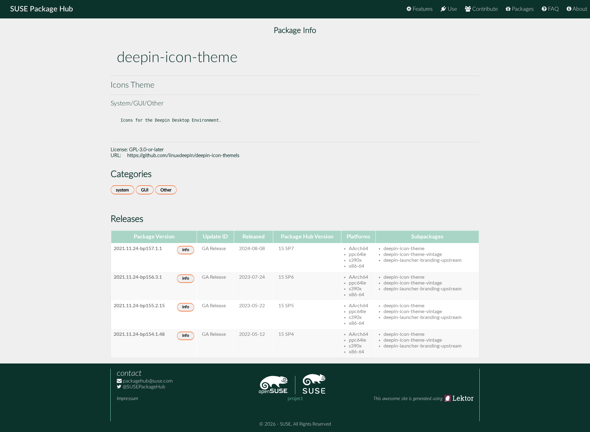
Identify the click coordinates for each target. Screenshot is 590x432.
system (122, 190)
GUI (144, 190)
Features (422, 9)
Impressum (127, 398)
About (579, 9)
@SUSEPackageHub (143, 386)
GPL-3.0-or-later (146, 149)
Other (165, 190)
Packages (522, 9)
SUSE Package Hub (41, 9)
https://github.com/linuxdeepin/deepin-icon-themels (183, 155)
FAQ (552, 9)
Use (451, 9)
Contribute (484, 9)
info (185, 250)
